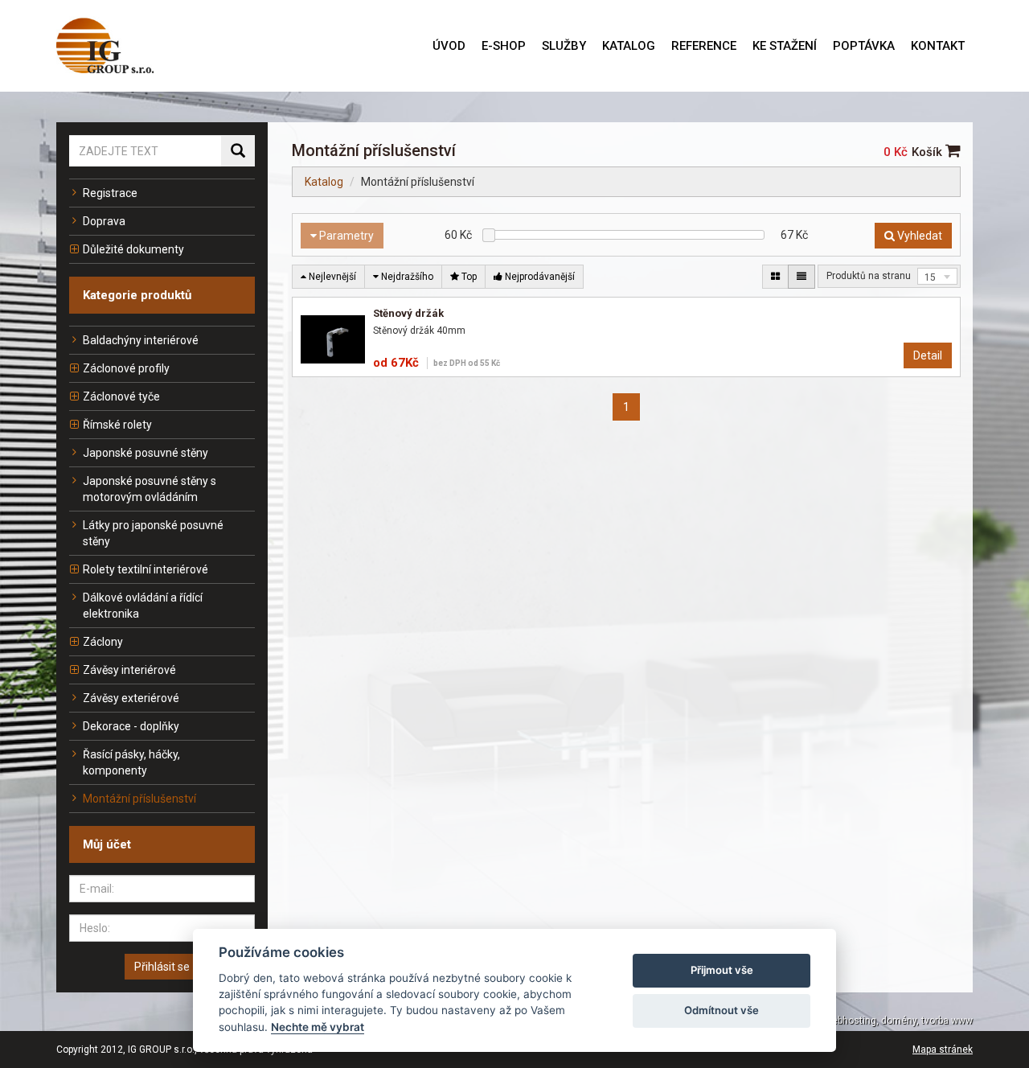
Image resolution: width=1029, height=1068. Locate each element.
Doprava (104, 221)
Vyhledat (918, 235)
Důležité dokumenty (133, 249)
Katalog (324, 181)
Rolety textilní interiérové (145, 569)
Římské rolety (117, 424)
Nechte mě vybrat (317, 1027)
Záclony (103, 641)
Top (468, 276)
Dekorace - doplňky (131, 726)
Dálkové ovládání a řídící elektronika (143, 605)
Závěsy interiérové (129, 669)
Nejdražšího (406, 276)
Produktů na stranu (868, 275)
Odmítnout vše (721, 1010)
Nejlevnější (331, 276)
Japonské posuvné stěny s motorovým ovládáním (149, 488)
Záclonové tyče (121, 396)
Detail (927, 355)
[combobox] (937, 276)
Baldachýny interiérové (141, 340)
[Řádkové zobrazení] (801, 277)
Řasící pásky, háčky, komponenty (131, 762)
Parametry (345, 235)
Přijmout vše (722, 969)
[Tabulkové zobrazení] (775, 277)
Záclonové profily (126, 368)
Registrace (110, 193)
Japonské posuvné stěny (145, 452)
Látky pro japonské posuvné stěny (153, 533)
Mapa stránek (942, 1049)
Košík (928, 152)
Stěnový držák (408, 313)
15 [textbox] (930, 277)
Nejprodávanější (538, 276)
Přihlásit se (162, 966)
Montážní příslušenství (139, 798)
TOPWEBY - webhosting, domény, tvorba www (873, 1020)
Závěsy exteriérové (131, 698)
